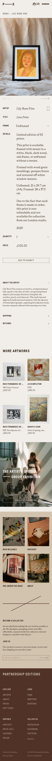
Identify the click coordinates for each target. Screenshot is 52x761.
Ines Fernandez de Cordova (14, 384)
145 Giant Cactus (10, 387)
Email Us (30, 739)
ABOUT (6, 699)
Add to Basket (26, 260)
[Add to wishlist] (48, 109)
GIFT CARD (8, 708)
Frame (5, 126)
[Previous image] (7, 99)
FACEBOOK (32, 729)
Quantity (5, 236)
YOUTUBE (32, 733)
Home (6, 14)
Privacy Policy (8, 756)
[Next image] (45, 99)
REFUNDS (32, 704)
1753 (29, 387)
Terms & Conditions (10, 752)
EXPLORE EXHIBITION (26, 500)
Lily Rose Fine (19, 14)
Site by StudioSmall (34, 756)
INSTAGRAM (33, 725)
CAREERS (7, 733)
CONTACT (7, 725)
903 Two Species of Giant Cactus (18, 430)
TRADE (6, 738)
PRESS (6, 704)
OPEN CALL (8, 729)
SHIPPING (32, 699)
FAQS (29, 695)
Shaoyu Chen (33, 427)
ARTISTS (7, 695)
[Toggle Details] (48, 316)
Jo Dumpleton (34, 384)
